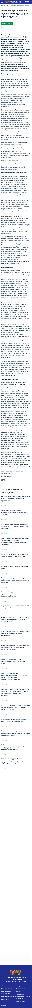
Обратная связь (21, 1001)
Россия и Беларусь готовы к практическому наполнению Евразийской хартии (11, 594)
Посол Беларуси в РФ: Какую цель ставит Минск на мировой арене (13, 720)
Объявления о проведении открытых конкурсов (23, 996)
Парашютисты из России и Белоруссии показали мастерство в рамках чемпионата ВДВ (15, 633)
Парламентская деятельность (6, 992)
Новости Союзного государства (20, 5)
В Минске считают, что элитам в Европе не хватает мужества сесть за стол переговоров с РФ (15, 707)
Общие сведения (6, 986)
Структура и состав (7, 989)
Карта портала (20, 989)
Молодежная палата (22, 986)
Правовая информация (8, 996)
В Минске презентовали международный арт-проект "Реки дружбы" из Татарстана (14, 747)
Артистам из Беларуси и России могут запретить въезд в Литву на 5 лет (15, 555)
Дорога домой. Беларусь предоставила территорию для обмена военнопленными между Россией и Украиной (15, 541)
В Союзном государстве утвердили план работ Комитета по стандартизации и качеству (15, 580)
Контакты (19, 991)
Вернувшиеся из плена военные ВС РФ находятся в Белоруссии (15, 607)
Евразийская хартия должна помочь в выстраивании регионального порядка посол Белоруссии (15, 733)
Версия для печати (8, 21)
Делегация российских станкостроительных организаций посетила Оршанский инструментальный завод (14, 676)
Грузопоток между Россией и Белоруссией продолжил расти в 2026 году (14, 661)
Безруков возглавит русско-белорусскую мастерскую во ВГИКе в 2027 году (14, 512)
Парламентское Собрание (16, 979)
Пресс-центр (4, 5)
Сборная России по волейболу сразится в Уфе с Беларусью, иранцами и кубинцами (15, 498)
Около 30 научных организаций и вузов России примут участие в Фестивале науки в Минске (15, 619)
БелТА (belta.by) (7, 23)
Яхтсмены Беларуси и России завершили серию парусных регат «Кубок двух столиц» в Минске (13, 761)
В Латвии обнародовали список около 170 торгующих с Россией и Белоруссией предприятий (15, 526)
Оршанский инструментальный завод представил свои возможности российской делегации (15, 647)
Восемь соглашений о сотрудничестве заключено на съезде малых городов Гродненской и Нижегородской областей (15, 692)
